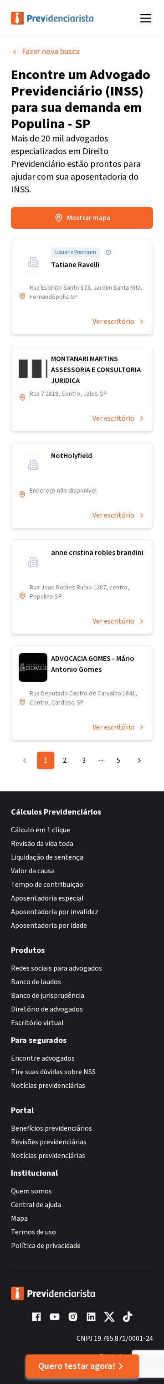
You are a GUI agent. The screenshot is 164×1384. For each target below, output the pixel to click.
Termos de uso (33, 1232)
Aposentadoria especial (47, 898)
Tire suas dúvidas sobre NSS (53, 1072)
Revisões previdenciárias (49, 1142)
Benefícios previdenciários (51, 1128)
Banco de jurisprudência (47, 995)
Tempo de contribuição (47, 885)
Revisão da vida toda (42, 844)
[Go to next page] (137, 760)
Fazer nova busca (51, 51)
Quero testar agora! (76, 1366)
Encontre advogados (43, 1058)
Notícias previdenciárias (48, 1086)
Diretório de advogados (47, 1009)
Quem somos (31, 1191)
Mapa (19, 1218)
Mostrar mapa (88, 218)
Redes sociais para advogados (56, 968)
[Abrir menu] (145, 18)
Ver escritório (113, 322)
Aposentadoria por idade (49, 925)
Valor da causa (33, 871)
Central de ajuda (36, 1205)
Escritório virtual (37, 1023)
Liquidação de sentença (47, 857)
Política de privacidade (46, 1246)
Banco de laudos (36, 982)
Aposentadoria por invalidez (54, 912)
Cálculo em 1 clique (40, 830)
